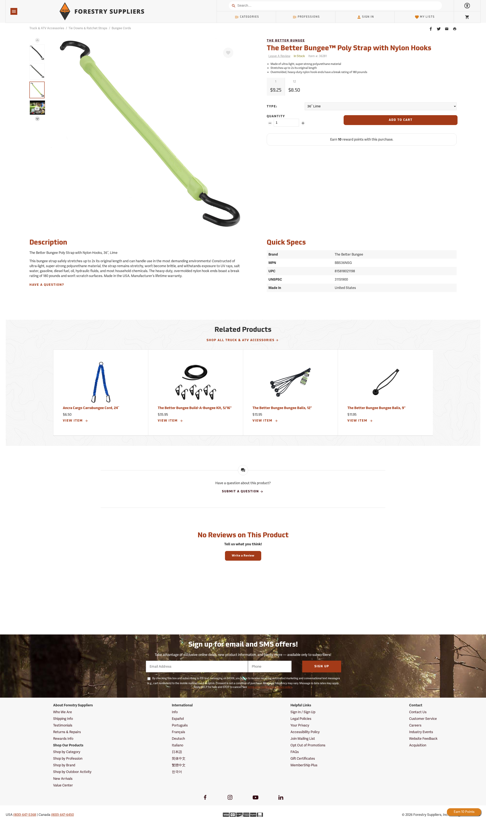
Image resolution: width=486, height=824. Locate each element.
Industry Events (421, 732)
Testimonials (62, 725)
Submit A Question (240, 491)
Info (175, 712)
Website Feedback (423, 739)
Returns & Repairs (67, 732)
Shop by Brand (64, 765)
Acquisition (417, 745)
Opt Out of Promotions (307, 745)
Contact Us (418, 712)
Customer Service (423, 719)
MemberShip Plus (303, 765)
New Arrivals (63, 779)
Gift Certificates (302, 758)
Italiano (177, 745)
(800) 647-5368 (24, 815)
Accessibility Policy (305, 732)
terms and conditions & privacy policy (270, 687)
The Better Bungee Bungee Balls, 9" (376, 408)
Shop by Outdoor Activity (72, 772)
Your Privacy (299, 725)
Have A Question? (46, 284)
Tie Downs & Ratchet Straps (88, 28)
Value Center (63, 785)
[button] (37, 40)
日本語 (177, 752)
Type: (272, 106)
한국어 (177, 772)
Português (180, 725)
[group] (37, 52)
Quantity (276, 116)
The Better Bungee (286, 40)
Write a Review (243, 555)
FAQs (294, 752)
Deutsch (178, 739)
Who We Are (62, 712)
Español (178, 719)
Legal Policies (300, 719)
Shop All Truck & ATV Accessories (241, 340)
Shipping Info (63, 719)
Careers (415, 725)
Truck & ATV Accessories (46, 28)
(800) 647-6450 (62, 815)
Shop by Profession (67, 758)
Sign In (368, 17)
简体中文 (178, 758)
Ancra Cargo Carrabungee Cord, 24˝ (91, 408)
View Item (73, 420)
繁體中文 (178, 765)
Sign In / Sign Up (302, 712)
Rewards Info (63, 739)
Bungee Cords (121, 28)
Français (178, 732)
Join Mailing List (302, 739)
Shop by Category (66, 752)
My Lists (427, 17)
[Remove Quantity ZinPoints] (270, 123)
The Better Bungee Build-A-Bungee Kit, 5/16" (195, 408)
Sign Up (321, 666)
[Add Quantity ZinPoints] (303, 123)
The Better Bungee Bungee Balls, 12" (282, 408)
